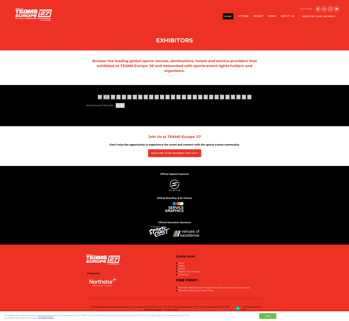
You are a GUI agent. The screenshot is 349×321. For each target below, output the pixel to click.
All (100, 97)
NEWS (272, 16)
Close (268, 316)
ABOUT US (287, 16)
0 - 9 (106, 97)
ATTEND (243, 16)
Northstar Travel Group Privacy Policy (195, 290)
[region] (174, 316)
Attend (181, 269)
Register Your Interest (188, 271)
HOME (228, 16)
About (181, 263)
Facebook (317, 9)
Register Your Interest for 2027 (174, 153)
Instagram (330, 9)
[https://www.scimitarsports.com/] (174, 191)
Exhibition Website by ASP (252, 308)
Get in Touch (306, 9)
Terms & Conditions (153, 309)
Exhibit (181, 266)
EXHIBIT (259, 16)
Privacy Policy (171, 309)
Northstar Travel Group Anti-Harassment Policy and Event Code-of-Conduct (214, 287)
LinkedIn (324, 9)
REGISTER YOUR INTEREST (319, 16)
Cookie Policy (46, 318)
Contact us (183, 274)
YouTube (336, 9)
